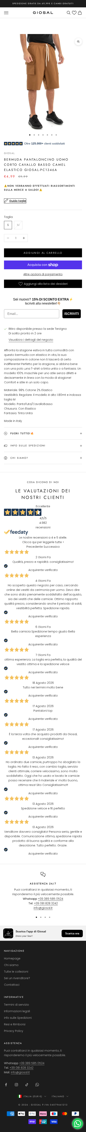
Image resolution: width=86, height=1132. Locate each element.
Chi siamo (11, 965)
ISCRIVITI (71, 313)
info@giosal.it (43, 908)
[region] (43, 891)
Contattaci (11, 985)
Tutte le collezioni (16, 972)
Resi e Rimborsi (14, 1024)
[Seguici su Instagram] (16, 1085)
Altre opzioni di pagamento (43, 274)
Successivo (52, 547)
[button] (74, 13)
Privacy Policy (13, 1031)
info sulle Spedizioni (18, 1018)
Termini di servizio (16, 1005)
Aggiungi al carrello (43, 253)
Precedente (34, 547)
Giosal (9, 153)
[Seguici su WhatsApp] (37, 1085)
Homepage (12, 958)
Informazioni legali (17, 1011)
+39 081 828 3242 (46, 903)
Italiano (58, 1096)
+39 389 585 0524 (50, 899)
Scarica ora (72, 933)
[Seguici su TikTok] (27, 1085)
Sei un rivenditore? (17, 978)
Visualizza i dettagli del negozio (31, 340)
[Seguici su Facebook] (6, 1085)
